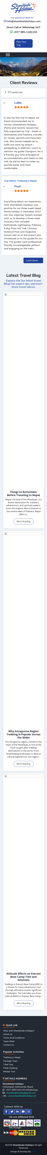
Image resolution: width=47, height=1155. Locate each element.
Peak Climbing (10, 1068)
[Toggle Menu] (20, 55)
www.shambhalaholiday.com (22, 1095)
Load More (32, 260)
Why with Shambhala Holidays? (19, 1030)
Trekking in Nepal (11, 1057)
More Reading (23, 521)
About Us (7, 1034)
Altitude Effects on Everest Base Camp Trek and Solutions (23, 977)
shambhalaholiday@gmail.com (21, 1092)
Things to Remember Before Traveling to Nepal (23, 493)
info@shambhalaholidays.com (24, 21)
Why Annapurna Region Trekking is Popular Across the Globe (23, 734)
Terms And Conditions (14, 1037)
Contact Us (8, 1044)
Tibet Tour (8, 1064)
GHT (34, 1151)
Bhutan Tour (9, 1071)
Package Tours (10, 1061)
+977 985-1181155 (25, 32)
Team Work (8, 1041)
